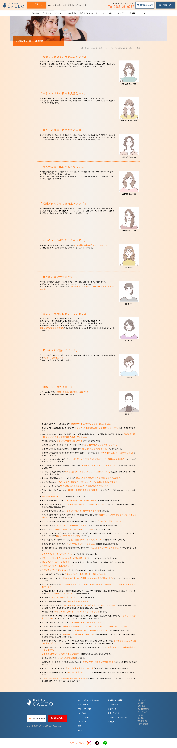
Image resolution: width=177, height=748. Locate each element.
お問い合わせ (142, 700)
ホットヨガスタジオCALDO (87, 48)
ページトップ (36, 5)
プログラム (46, 13)
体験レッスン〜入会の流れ (118, 717)
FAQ (80, 730)
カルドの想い (83, 713)
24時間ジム (72, 13)
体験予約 (166, 4)
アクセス (141, 13)
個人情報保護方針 (143, 709)
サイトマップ (128, 3)
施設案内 (35, 13)
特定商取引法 (142, 721)
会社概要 (140, 703)
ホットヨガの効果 (84, 709)
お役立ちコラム (113, 713)
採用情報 (111, 722)
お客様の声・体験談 (115, 700)
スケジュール (59, 13)
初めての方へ (83, 704)
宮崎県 (100, 48)
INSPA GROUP (142, 724)
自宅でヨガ (112, 709)
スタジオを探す (84, 717)
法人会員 (131, 13)
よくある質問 (114, 3)
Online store (146, 4)
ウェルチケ (120, 13)
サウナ (103, 13)
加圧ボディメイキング (88, 13)
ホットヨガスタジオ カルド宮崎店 (115, 48)
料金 (111, 13)
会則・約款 (141, 706)
